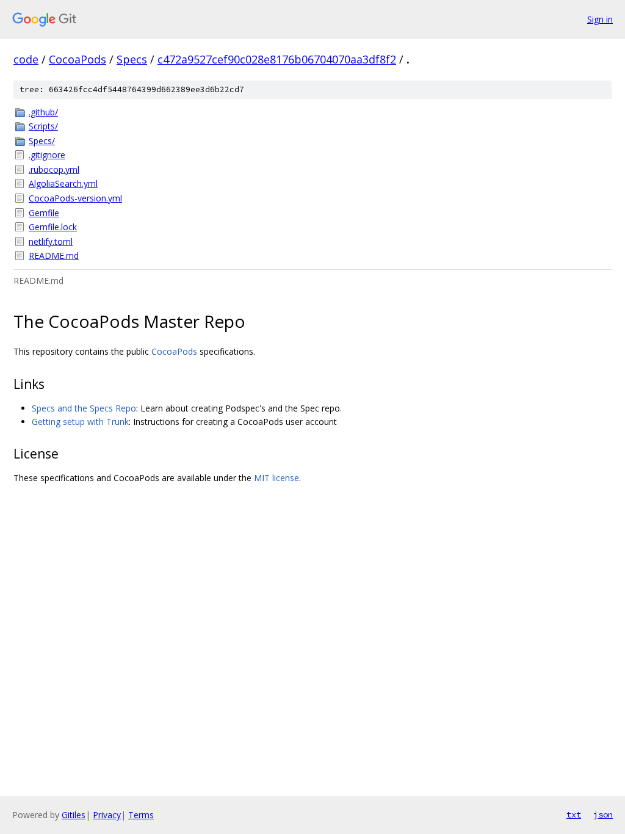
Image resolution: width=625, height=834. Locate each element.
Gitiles (73, 815)
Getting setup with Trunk (80, 421)
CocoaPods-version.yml (75, 198)
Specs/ (42, 141)
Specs (132, 59)
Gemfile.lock (53, 227)
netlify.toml (51, 241)
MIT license (276, 478)
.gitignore (47, 155)
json (603, 814)
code (25, 59)
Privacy (107, 815)
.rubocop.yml (54, 169)
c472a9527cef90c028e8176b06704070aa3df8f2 (276, 59)
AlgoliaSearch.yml (63, 183)
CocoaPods (77, 59)
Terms (141, 815)
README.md (54, 255)
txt (573, 814)
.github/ (43, 112)
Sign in (600, 19)
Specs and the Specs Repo (84, 408)
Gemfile (44, 213)
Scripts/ (43, 126)
